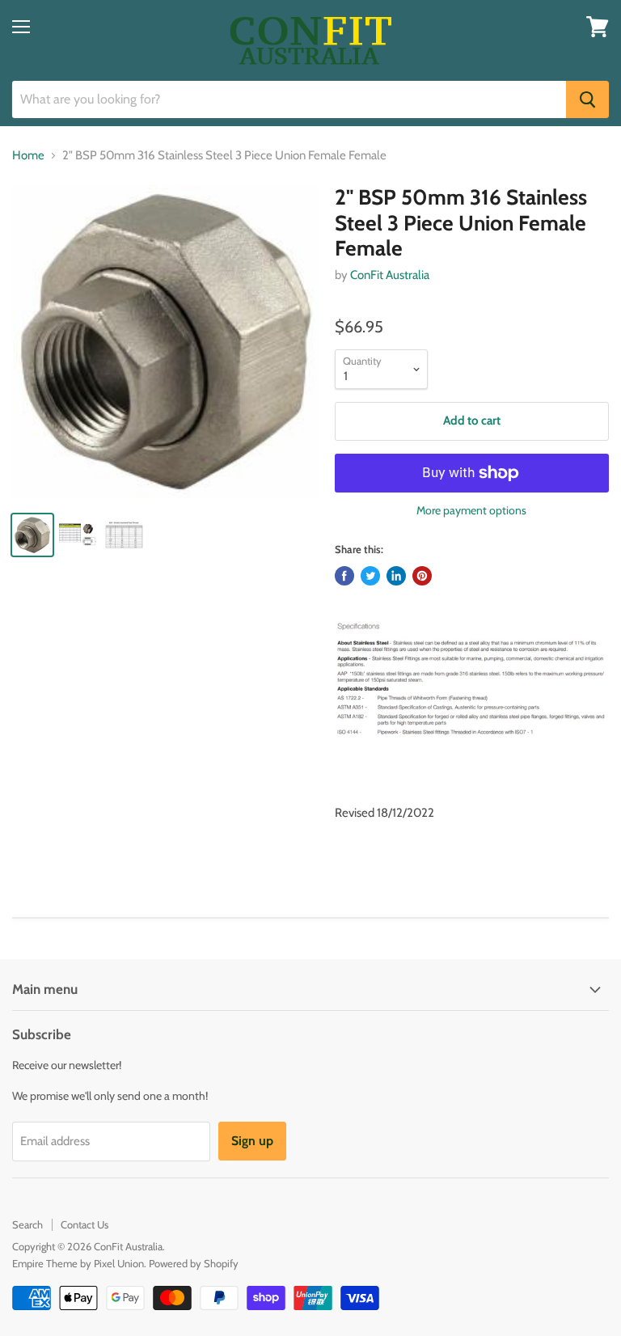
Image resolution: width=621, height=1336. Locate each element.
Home (28, 156)
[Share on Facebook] (344, 576)
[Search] (587, 99)
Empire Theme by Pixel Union (78, 1263)
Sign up (252, 1140)
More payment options (471, 510)
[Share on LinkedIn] (396, 576)
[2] (165, 341)
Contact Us (84, 1224)
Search (27, 1224)
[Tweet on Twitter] (370, 576)
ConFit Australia (389, 275)
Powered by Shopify (194, 1263)
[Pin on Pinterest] (422, 576)
